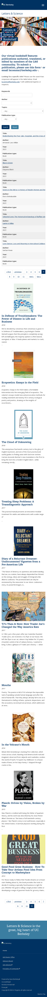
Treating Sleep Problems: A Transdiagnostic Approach (18, 503)
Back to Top (41, 994)
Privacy (4, 987)
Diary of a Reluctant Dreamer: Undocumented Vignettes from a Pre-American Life (21, 561)
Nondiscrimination (8, 985)
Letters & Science (12, 13)
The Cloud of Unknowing (16, 442)
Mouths (6, 685)
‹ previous (18, 272)
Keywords (6, 91)
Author (4, 99)
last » (39, 277)
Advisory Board (8, 961)
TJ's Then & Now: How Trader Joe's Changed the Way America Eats (23, 625)
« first (9, 272)
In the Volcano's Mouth (15, 744)
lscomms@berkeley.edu (23, 70)
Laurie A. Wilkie (8, 223)
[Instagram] (12, 947)
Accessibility (6, 982)
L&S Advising (7, 965)
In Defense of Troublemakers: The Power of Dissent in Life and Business (22, 318)
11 (24, 277)
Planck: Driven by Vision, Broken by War (23, 804)
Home (5, 951)
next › (32, 277)
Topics (4, 107)
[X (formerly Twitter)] (3, 947)
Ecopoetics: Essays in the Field (20, 382)
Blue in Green (8, 163)
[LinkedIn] (8, 947)
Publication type (8, 115)
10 (19, 277)
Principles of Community (11, 969)
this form (36, 67)
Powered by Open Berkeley (11, 979)
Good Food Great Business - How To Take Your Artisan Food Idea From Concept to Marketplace (23, 869)
